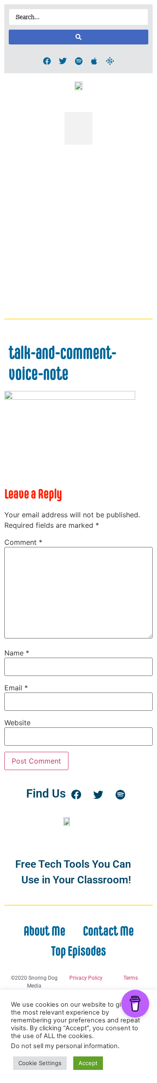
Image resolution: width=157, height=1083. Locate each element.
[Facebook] (47, 61)
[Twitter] (63, 61)
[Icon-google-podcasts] (110, 61)
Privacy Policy (85, 978)
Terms (130, 978)
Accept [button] (88, 1062)
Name (16, 652)
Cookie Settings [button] (39, 1062)
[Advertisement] (78, 231)
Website (17, 722)
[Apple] (94, 61)
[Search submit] (78, 37)
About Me (44, 931)
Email (16, 687)
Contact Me (108, 931)
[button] (78, 128)
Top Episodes (78, 951)
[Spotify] (78, 61)
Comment (23, 542)
